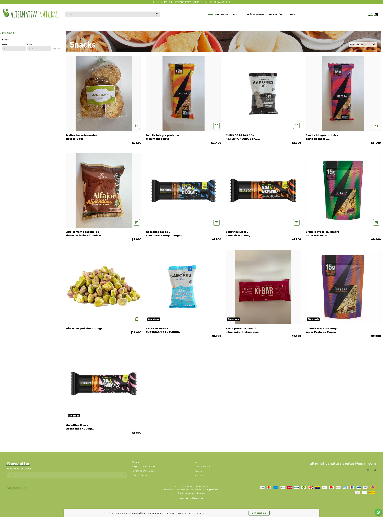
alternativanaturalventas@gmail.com (343, 463)
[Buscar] (157, 15)
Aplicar (57, 48)
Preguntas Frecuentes (143, 466)
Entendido (259, 513)
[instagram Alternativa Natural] (368, 470)
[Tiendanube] (191, 499)
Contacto (293, 14)
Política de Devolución (143, 471)
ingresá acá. (213, 490)
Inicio (236, 14)
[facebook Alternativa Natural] (375, 470)
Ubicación (275, 14)
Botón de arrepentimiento (191, 493)
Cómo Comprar (140, 475)
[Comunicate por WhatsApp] (378, 512)
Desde (4, 44)
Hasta (29, 44)
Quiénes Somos (255, 14)
